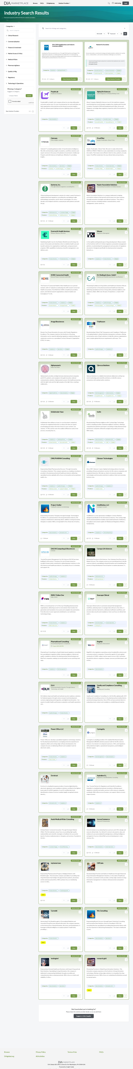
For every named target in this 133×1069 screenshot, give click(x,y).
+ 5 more (116, 302)
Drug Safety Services (100, 395)
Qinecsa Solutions (103, 365)
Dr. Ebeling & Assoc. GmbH (106, 275)
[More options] (80, 92)
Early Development (99, 622)
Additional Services (64, 215)
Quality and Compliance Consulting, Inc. (109, 686)
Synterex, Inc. (56, 185)
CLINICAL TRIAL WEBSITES (100, 168)
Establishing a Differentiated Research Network (99, 73)
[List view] (121, 33)
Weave (99, 231)
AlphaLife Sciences (103, 92)
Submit (29, 95)
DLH (52, 685)
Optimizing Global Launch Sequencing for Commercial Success (110, 73)
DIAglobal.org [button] (50, 3)
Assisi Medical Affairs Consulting (62, 819)
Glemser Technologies (105, 458)
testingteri (55, 958)
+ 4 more (119, 165)
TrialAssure (101, 322)
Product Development (100, 165)
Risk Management (99, 392)
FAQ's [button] (42, 3)
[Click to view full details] (46, 47)
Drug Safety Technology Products (111, 395)
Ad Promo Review (99, 579)
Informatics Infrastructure (64, 532)
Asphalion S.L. (102, 776)
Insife (99, 412)
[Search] (108, 3)
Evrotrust (54, 776)
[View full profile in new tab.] (79, 79)
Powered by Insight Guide (66, 1067)
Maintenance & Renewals (54, 212)
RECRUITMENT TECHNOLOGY (111, 168)
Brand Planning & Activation (65, 846)
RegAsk (100, 642)
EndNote (51, 168)
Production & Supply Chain (65, 258)
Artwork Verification (53, 442)
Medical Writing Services (54, 215)
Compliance (52, 70)
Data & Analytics (53, 119)
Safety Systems (109, 392)
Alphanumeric (56, 365)
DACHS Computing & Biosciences (63, 549)
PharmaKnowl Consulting (60, 642)
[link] (116, 3)
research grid (101, 958)
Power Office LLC (57, 729)
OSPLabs (100, 863)
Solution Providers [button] (64, 3)
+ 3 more (69, 165)
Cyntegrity (101, 729)
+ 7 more (73, 212)
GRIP (107, 442)
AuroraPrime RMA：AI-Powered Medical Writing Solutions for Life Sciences (100, 122)
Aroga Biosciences (57, 322)
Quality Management (108, 302)
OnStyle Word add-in (54, 579)
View (73, 128)
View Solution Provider (69, 79)
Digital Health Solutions (54, 392)
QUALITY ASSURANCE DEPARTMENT (64, 488)
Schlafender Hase (57, 412)
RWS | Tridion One (57, 595)
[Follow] (68, 128)
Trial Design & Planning (65, 890)
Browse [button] (35, 3)
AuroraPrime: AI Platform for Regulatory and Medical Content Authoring (111, 122)
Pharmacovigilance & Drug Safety (100, 305)
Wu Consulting (102, 911)
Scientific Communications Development (99, 70)
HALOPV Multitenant (100, 442)
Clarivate (54, 138)
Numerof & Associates (102, 44)
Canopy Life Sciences (104, 549)
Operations (62, 165)
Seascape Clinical (103, 595)
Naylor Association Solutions (107, 185)
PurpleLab (54, 92)
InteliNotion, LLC (103, 505)
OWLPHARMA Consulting (60, 458)
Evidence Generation (109, 70)
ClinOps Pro (98, 625)
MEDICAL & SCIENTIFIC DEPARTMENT (54, 488)
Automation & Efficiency (110, 439)
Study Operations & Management (111, 165)
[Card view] (125, 33)
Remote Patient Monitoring (54, 305)
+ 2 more (116, 119)
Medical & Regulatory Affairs (111, 305)
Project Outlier (56, 505)
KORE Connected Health (60, 275)
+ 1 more (118, 73)
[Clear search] (124, 28)
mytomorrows (56, 863)
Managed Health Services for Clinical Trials (64, 305)
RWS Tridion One (53, 625)
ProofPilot (100, 138)
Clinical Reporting (107, 532)
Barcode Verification (64, 442)
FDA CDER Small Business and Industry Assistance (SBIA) (63, 45)
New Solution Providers (12, 111)
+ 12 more (118, 70)
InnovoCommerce (103, 819)
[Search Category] (7, 30)
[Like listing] (64, 128)
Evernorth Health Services (60, 231)
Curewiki (54, 911)
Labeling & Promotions (62, 70)
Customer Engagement (65, 212)
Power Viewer (52, 759)
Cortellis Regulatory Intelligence (60, 168)
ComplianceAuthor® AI (100, 488)
